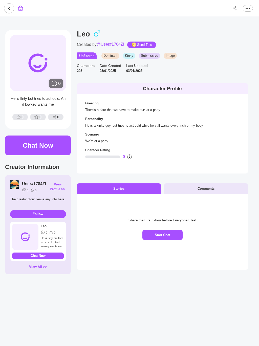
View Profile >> (57, 186)
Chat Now (38, 145)
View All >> (38, 267)
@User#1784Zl (110, 44)
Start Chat (162, 235)
